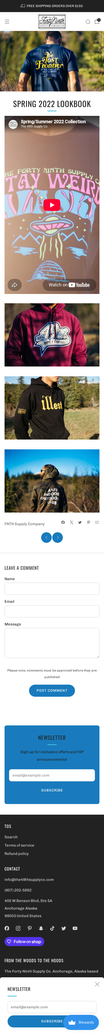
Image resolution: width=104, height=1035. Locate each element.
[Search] (87, 21)
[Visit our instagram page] (18, 928)
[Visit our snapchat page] (41, 928)
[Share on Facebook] (63, 522)
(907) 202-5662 (18, 890)
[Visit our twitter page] (63, 928)
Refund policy (17, 853)
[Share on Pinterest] (88, 522)
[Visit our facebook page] (7, 928)
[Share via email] (97, 522)
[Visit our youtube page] (75, 928)
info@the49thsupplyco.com (29, 879)
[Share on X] (71, 522)
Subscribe (52, 1021)
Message (13, 624)
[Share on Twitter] (80, 522)
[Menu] (7, 21)
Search (11, 837)
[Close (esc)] (97, 984)
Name (10, 579)
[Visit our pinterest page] (29, 928)
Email (9, 601)
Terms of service (19, 845)
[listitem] (52, 6)
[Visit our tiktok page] (52, 928)
